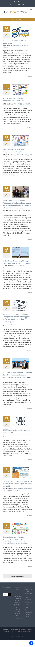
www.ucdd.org (18, 618)
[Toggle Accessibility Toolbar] (31, 643)
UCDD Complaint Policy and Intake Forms (28, 612)
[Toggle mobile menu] (31, 9)
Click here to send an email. (17, 611)
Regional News (16, 45)
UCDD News (23, 45)
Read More (29, 76)
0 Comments (28, 104)
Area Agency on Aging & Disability (19, 488)
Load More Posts (17, 576)
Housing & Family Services (18, 103)
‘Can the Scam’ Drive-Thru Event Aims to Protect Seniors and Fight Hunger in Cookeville (17, 483)
